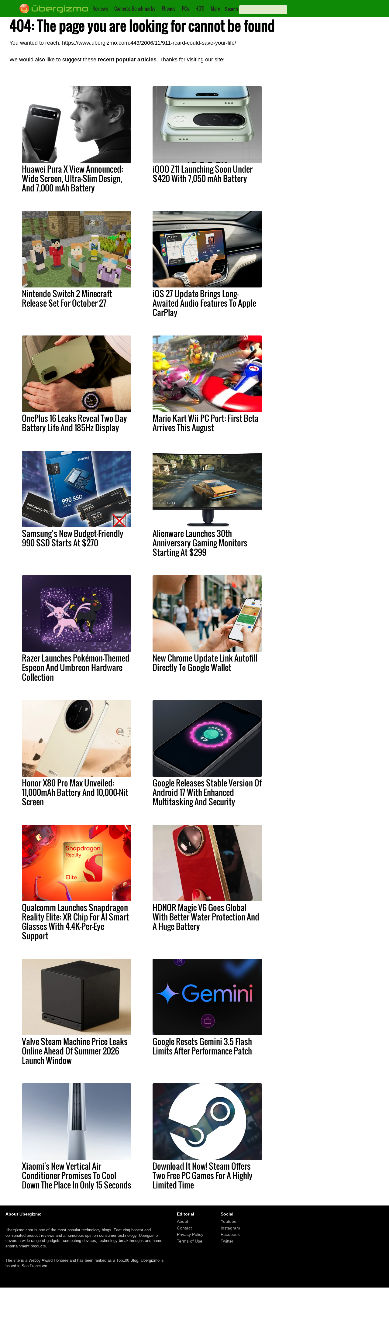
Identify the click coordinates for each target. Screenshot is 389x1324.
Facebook (230, 1234)
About (182, 1221)
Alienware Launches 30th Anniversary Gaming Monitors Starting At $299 (200, 542)
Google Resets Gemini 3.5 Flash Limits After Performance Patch (202, 1046)
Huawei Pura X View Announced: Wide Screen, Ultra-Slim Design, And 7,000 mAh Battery (72, 178)
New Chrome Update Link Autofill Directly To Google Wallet (205, 662)
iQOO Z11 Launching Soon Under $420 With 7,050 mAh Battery (203, 173)
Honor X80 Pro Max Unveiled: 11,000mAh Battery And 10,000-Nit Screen (75, 792)
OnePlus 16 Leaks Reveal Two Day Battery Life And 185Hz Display (74, 423)
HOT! (199, 8)
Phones (168, 8)
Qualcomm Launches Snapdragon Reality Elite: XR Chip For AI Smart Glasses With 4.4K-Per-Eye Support (75, 921)
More (215, 8)
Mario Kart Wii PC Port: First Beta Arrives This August (206, 423)
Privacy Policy (190, 1234)
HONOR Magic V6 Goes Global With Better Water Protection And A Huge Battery (206, 916)
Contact (184, 1228)
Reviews (100, 8)
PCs (185, 8)
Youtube (228, 1221)
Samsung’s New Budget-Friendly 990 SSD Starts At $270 (72, 538)
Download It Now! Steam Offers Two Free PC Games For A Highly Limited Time (203, 1175)
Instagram (230, 1228)
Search (231, 9)
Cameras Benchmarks (134, 8)
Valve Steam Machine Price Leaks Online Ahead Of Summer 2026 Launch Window (75, 1050)
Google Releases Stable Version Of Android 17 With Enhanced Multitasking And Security (207, 792)
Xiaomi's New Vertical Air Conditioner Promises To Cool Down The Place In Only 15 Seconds (76, 1175)
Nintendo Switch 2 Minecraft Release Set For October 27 (67, 298)
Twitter (227, 1241)
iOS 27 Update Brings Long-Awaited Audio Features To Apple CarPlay (204, 302)
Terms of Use (189, 1241)
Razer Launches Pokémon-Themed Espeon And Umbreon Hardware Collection (75, 667)
